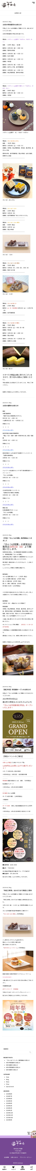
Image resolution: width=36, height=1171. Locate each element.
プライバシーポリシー (26, 1157)
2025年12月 (9, 1113)
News (7, 1082)
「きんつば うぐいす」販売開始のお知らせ (18, 1060)
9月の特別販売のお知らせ (13, 1062)
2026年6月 (9, 1098)
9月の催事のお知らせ (12, 1065)
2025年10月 (9, 1117)
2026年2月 (9, 1108)
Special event (10, 1086)
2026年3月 (9, 1106)
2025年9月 (9, 1120)
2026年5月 (9, 1101)
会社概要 (6, 1157)
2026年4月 (9, 1103)
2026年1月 (9, 1110)
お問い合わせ (14, 1157)
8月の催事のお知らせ (12, 1070)
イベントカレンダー (8, 467)
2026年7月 (9, 1096)
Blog (10, 21)
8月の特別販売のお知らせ (13, 1067)
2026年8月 (9, 1094)
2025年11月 (9, 1115)
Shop (7, 1084)
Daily (7, 1077)
